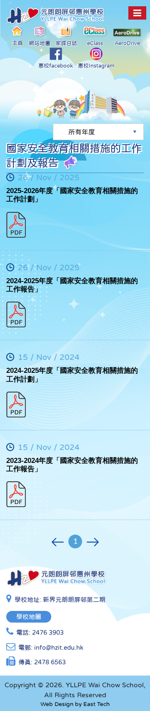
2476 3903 (48, 632)
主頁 (17, 43)
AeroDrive (127, 43)
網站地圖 (39, 43)
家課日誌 (66, 43)
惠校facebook (55, 65)
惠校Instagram (96, 65)
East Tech (96, 704)
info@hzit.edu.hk (58, 647)
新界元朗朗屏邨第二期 (74, 599)
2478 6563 (50, 662)
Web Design (56, 704)
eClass (95, 43)
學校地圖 (28, 616)
